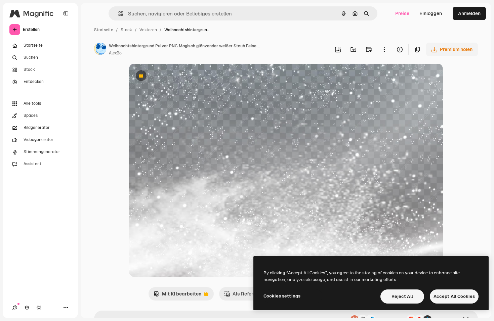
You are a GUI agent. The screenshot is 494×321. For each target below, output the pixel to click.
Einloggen (430, 13)
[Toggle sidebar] (65, 13)
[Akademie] (27, 307)
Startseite (103, 30)
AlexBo (115, 53)
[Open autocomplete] (118, 13)
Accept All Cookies (454, 296)
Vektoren (148, 30)
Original (172, 76)
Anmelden (469, 13)
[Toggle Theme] (39, 307)
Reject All (402, 296)
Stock (126, 30)
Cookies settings (281, 296)
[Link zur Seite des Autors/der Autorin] (100, 50)
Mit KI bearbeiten (177, 296)
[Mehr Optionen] (384, 49)
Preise (402, 13)
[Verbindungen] (14, 307)
